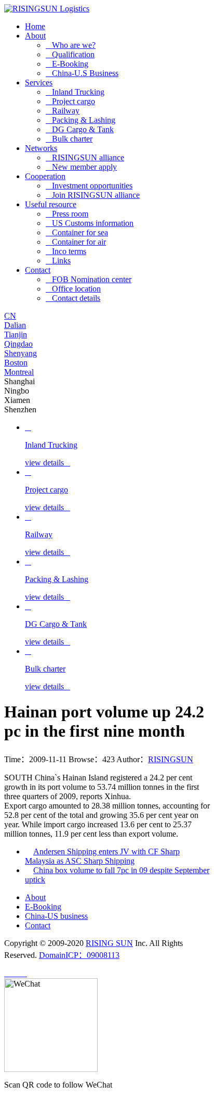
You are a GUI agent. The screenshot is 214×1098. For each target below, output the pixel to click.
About (35, 35)
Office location (73, 288)
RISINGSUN (170, 759)
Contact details (73, 298)
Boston (16, 362)
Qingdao (18, 343)
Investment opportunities (89, 185)
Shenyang (20, 353)
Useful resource (50, 204)
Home (35, 26)
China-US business (56, 916)
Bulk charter (69, 138)
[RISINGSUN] (46, 8)
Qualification (70, 54)
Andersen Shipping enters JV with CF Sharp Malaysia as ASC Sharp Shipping (102, 856)
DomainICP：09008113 (79, 955)
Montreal (19, 372)
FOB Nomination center (88, 279)
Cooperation (45, 176)
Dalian (15, 325)
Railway (62, 110)
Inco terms (66, 251)
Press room (67, 213)
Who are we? (71, 45)
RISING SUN (109, 943)
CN (10, 315)
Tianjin (15, 334)
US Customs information (89, 223)
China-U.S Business (82, 73)
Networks (41, 148)
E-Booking (67, 63)
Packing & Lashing (80, 120)
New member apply (81, 166)
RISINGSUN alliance (85, 157)
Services (38, 82)
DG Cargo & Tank (80, 129)
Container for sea (77, 232)
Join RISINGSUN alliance (93, 195)
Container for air (76, 241)
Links (58, 260)
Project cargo (70, 101)
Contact (37, 270)
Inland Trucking (75, 91)
